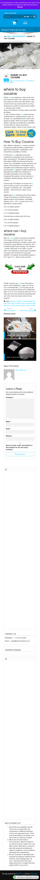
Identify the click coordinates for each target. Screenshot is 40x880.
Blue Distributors (18, 81)
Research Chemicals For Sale (13, 30)
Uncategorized (18, 36)
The (11, 238)
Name (8, 421)
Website (9, 436)
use (20, 283)
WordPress (20, 874)
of (21, 145)
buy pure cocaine (16, 301)
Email (8, 429)
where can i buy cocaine (12, 305)
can (22, 114)
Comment (10, 397)
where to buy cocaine (28, 305)
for (5, 108)
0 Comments (29, 81)
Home (8, 36)
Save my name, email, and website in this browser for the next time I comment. (19, 447)
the (14, 170)
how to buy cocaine (13, 303)
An (14, 155)
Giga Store (34, 874)
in (32, 183)
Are (10, 97)
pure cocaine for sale (28, 303)
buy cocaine (11, 309)
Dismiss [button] (20, 7)
